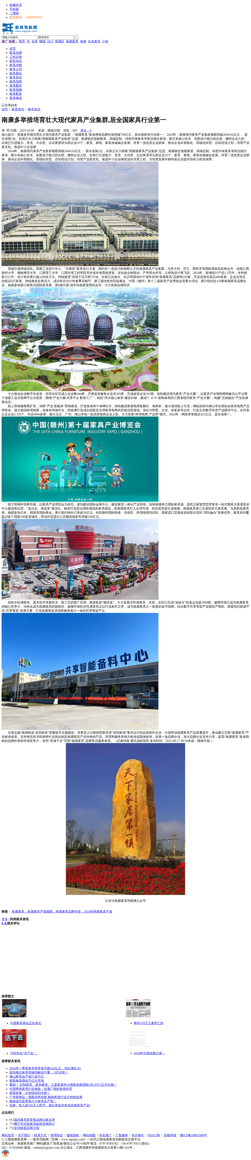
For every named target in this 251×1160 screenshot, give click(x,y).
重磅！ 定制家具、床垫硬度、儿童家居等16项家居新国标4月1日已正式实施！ (63, 1084)
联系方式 (40, 1135)
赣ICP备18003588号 (193, 1135)
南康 (83, 41)
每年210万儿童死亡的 (149, 1023)
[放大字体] (3, 130)
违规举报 (170, 1135)
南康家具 (72, 41)
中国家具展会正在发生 (25, 1023)
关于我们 (24, 1135)
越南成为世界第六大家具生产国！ (32, 1101)
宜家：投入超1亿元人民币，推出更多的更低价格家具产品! (49, 1105)
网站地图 (89, 1135)
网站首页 (8, 1135)
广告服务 (121, 1135)
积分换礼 (138, 1135)
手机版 (14, 9)
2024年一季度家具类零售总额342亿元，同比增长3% (45, 1068)
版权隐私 (73, 1135)
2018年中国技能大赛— (149, 1053)
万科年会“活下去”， (24, 1053)
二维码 (14, 13)
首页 (5, 109)
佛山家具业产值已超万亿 (26, 1076)
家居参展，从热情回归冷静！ (29, 1093)
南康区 (59, 41)
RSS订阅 (154, 1135)
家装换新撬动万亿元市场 (26, 1080)
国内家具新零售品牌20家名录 (34, 1119)
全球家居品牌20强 (26, 1128)
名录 (34, 41)
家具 (22, 41)
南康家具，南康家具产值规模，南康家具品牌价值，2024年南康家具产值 (62, 911)
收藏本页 (15, 5)
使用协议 (56, 1135)
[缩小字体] (7, 130)
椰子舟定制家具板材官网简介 (34, 1124)
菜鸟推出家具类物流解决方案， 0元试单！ (38, 1072)
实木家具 (94, 41)
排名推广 (105, 1135)
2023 (50, 41)
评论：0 (85, 130)
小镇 (105, 41)
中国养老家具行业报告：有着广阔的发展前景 (40, 1089)
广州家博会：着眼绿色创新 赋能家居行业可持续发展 (45, 1097)
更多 (6, 919)
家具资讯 (18, 109)
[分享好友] (9, 105)
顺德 (42, 41)
